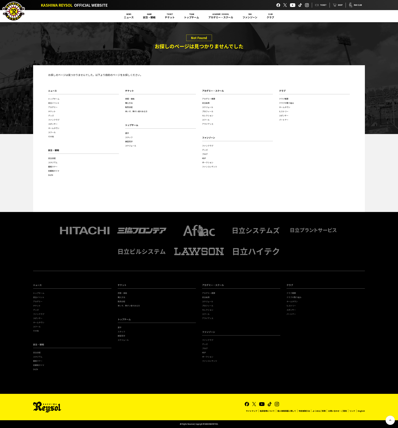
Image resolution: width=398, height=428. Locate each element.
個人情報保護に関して (286, 411)
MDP (204, 158)
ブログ (205, 154)
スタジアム (52, 162)
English (361, 411)
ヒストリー (283, 111)
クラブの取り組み (286, 103)
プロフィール (207, 111)
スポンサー (53, 124)
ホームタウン (53, 128)
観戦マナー (53, 166)
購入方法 (129, 103)
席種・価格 (129, 98)
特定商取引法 (304, 411)
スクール (52, 132)
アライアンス (207, 124)
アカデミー (53, 107)
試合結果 (206, 103)
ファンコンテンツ (209, 166)
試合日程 (52, 158)
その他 (51, 136)
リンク (352, 411)
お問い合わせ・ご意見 (337, 411)
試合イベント (53, 103)
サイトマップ (251, 411)
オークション (207, 162)
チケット (170, 17)
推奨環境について (267, 411)
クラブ (270, 17)
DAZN (50, 175)
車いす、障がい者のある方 (136, 111)
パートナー (283, 119)
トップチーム (191, 17)
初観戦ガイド (53, 170)
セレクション (207, 115)
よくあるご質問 (319, 411)
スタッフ (129, 137)
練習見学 (129, 141)
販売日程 (129, 107)
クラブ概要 (283, 98)
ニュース (129, 17)
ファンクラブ (53, 119)
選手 (127, 133)
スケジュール (130, 145)
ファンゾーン (250, 17)
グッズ (51, 115)
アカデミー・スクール (220, 17)
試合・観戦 (149, 17)
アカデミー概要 (208, 98)
